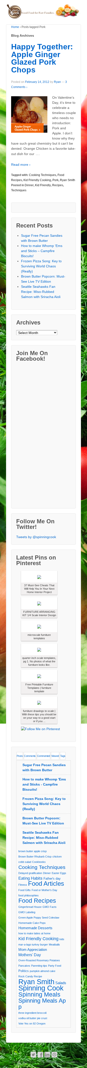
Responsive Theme (52, 1061)
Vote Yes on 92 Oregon (31, 1023)
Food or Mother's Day (44, 890)
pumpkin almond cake (42, 971)
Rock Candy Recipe (30, 976)
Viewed (55, 755)
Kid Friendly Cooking (37, 180)
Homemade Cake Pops (32, 922)
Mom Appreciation (32, 950)
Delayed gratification (30, 873)
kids (61, 939)
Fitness (22, 884)
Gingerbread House (30, 906)
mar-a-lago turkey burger (33, 944)
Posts (20, 755)
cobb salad (24, 861)
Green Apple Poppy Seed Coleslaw (38, 917)
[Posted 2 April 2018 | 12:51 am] (39, 603)
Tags (62, 755)
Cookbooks (39, 861)
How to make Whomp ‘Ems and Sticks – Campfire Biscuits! (41, 251)
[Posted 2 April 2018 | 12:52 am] (39, 577)
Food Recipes (37, 900)
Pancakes (24, 965)
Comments (30, 755)
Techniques (18, 190)
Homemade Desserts (35, 928)
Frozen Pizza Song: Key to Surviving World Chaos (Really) (41, 266)
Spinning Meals (39, 994)
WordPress (43, 1065)
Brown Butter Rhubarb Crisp (34, 856)
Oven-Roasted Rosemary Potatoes (39, 960)
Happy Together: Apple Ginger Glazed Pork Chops (42, 58)
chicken (57, 856)
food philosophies (28, 895)
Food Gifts (24, 890)
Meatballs (54, 944)
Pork (55, 180)
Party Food (54, 965)
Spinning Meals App (42, 1003)
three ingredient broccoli (32, 1012)
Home (15, 27)
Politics (23, 971)
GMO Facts (50, 906)
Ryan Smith (67, 180)
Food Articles (46, 883)
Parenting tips (39, 965)
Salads (60, 983)
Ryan (57, 82)
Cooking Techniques (42, 175)
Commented (43, 755)
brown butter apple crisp (32, 851)
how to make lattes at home (34, 933)
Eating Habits (30, 878)
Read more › (20, 164)
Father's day (52, 878)
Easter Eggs (59, 873)
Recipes (57, 185)
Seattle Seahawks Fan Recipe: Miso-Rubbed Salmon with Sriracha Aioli (40, 292)
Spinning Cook (41, 988)
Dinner (29, 185)
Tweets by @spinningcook (36, 537)
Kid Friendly (43, 185)
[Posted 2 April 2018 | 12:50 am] (39, 676)
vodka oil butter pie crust (32, 1018)
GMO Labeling (26, 912)
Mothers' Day (29, 955)
